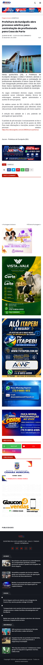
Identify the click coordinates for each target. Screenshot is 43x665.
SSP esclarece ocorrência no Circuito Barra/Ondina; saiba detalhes (25, 630)
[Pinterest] (18, 169)
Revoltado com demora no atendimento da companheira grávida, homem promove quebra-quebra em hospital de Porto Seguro (26, 563)
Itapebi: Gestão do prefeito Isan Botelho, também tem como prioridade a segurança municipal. (26, 639)
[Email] (27, 169)
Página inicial (6, 18)
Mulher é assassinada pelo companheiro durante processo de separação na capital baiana (26, 584)
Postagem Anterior (9, 224)
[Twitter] (14, 169)
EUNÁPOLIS (15, 18)
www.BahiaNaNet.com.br (24, 659)
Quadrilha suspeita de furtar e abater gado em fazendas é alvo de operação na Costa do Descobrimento (26, 574)
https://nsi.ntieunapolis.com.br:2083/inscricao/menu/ (20, 130)
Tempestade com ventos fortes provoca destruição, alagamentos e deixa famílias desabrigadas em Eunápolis (22, 610)
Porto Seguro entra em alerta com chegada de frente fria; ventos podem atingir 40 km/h (20, 601)
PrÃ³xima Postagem (33, 224)
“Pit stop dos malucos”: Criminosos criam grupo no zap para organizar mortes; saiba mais (26, 649)
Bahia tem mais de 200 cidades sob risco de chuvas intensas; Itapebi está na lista (21, 619)
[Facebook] (9, 169)
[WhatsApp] (22, 169)
